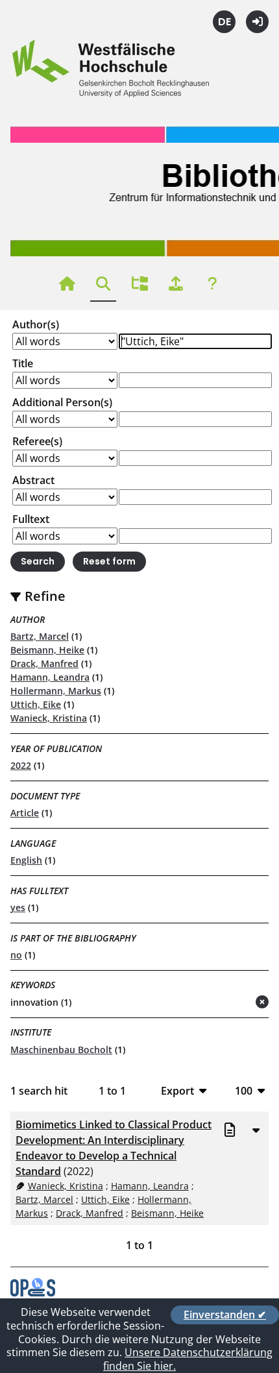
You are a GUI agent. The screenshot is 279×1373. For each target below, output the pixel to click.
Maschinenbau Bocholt (61, 1049)
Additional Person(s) (62, 402)
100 (243, 1090)
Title (22, 363)
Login (257, 21)
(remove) (236, 1003)
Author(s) (35, 324)
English (26, 860)
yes (17, 907)
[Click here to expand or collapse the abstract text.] (255, 1129)
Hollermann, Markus (55, 691)
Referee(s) (37, 441)
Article (24, 813)
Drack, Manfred (44, 663)
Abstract (33, 480)
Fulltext (30, 519)
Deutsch (224, 21)
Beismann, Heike (47, 650)
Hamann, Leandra (50, 677)
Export (177, 1090)
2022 (20, 765)
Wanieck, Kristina (48, 718)
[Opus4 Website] (32, 1292)
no (16, 955)
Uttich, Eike (35, 704)
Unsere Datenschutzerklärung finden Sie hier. (188, 1359)
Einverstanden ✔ (225, 1314)
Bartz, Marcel (39, 636)
